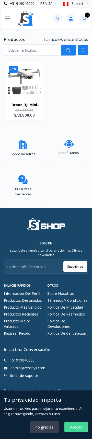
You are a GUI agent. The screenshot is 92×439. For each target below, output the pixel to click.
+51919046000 (21, 3)
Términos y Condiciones (67, 300)
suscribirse (75, 266)
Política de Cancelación (66, 333)
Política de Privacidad (65, 307)
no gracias (44, 427)
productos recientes (21, 314)
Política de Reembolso (66, 314)
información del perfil (22, 293)
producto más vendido (23, 307)
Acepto (76, 427)
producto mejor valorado (17, 324)
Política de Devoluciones (58, 324)
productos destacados (23, 300)
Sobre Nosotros (60, 293)
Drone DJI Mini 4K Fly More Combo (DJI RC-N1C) (24, 105)
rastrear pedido (17, 333)
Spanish (78, 3)
